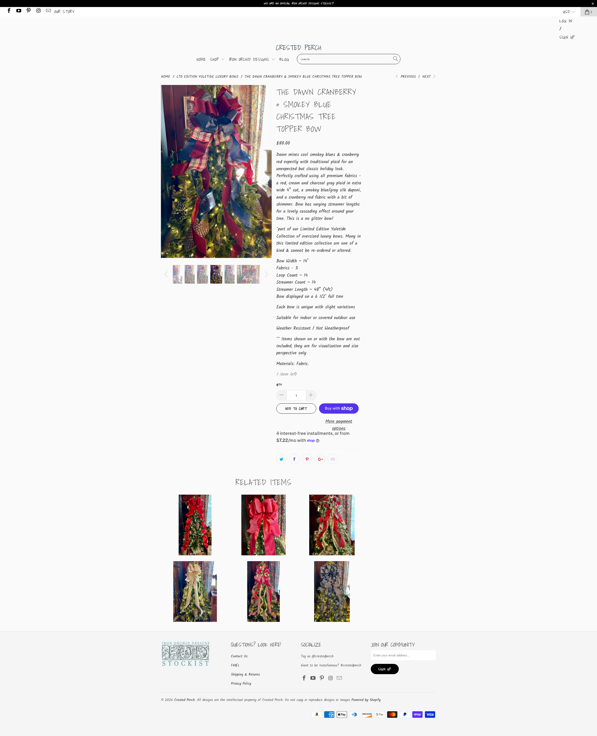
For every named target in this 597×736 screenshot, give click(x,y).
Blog (284, 59)
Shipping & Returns (245, 674)
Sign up (567, 37)
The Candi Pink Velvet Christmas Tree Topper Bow (263, 525)
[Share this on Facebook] (294, 459)
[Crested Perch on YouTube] (18, 11)
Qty (279, 385)
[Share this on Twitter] (281, 459)
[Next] (266, 171)
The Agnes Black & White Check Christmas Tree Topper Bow (332, 591)
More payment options (338, 425)
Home (201, 59)
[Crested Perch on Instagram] (38, 11)
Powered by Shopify (366, 700)
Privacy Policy (241, 684)
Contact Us (239, 656)
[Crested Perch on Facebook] (8, 11)
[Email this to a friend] (333, 459)
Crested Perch (298, 47)
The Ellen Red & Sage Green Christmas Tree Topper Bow (332, 525)
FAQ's (235, 665)
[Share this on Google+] (320, 459)
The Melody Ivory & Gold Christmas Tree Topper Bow (195, 591)
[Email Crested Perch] (48, 11)
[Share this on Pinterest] (307, 459)
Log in (565, 21)
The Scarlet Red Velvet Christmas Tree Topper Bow (195, 525)
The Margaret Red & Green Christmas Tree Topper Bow (263, 591)
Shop (215, 59)
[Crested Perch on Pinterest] (28, 11)
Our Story (64, 11)
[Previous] (167, 171)
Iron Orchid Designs (250, 59)
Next (427, 77)
